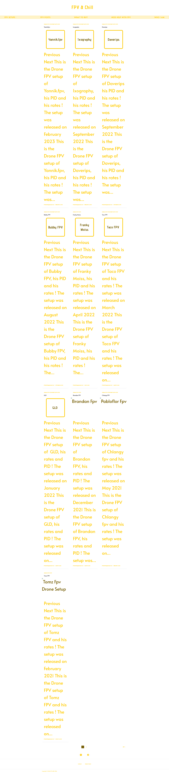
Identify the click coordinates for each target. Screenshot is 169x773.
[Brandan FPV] (84, 407)
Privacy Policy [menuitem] (88, 764)
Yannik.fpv (47, 27)
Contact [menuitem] (80, 764)
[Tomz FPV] (55, 588)
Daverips (104, 27)
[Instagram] (81, 754)
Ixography (76, 27)
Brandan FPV (77, 395)
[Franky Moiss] (84, 227)
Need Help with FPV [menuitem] (121, 17)
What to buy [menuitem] (81, 17)
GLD (45, 395)
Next (124, 746)
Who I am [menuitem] (159, 17)
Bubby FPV (47, 215)
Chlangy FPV (106, 395)
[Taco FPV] (113, 227)
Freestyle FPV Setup (56, 24)
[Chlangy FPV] (113, 407)
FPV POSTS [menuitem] (45, 17)
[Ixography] (84, 39)
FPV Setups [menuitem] (9, 17)
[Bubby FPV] (55, 227)
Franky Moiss (77, 215)
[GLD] (55, 407)
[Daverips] (113, 39)
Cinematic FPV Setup (48, 24)
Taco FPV (104, 215)
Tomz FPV (47, 576)
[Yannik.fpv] (55, 39)
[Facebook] (88, 754)
